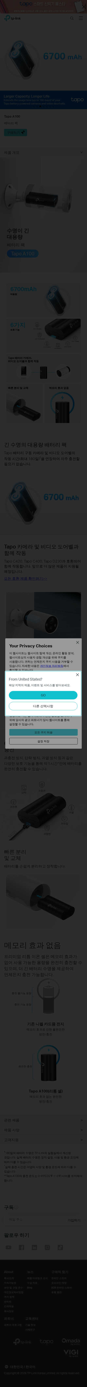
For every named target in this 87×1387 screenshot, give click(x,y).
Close (77, 674)
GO (43, 695)
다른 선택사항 (43, 706)
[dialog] (43, 693)
